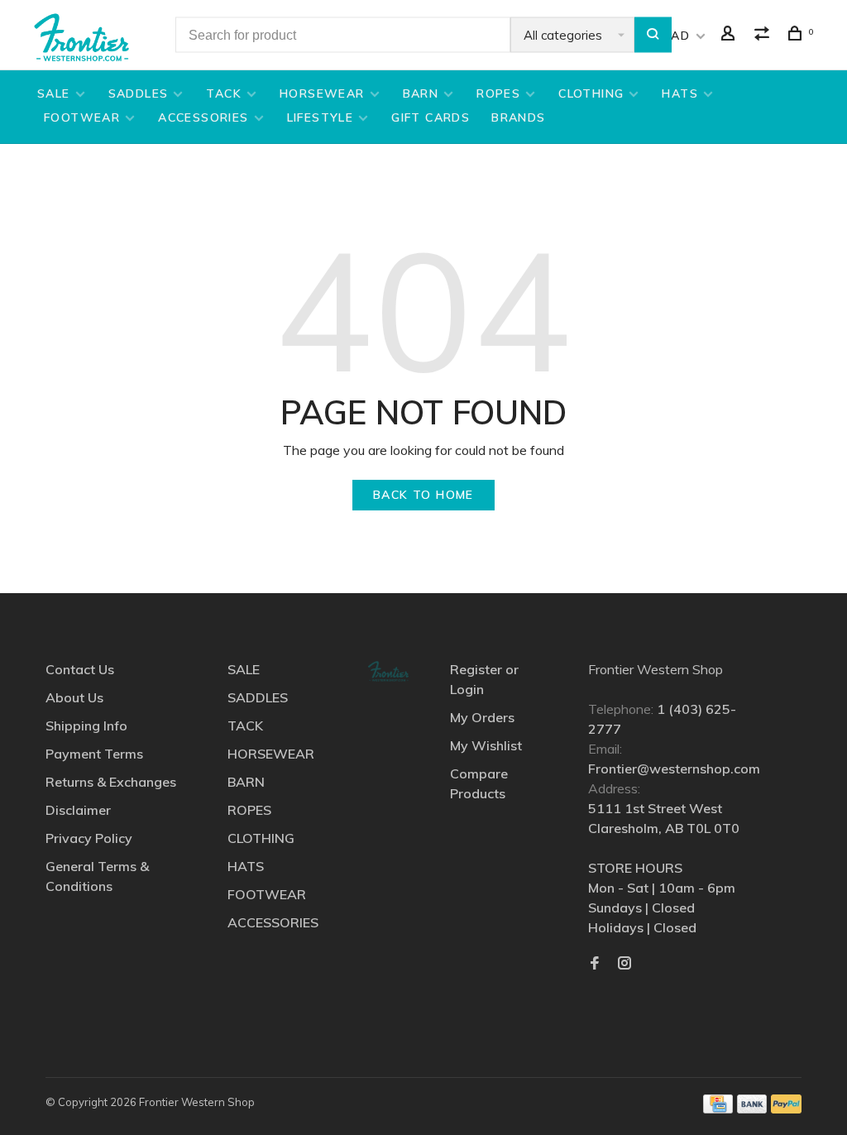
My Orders (482, 717)
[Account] (730, 35)
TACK (224, 93)
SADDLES (138, 93)
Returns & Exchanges (110, 781)
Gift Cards (430, 117)
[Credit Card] (718, 1108)
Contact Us (79, 669)
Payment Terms (94, 753)
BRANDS (518, 117)
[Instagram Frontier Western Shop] (624, 963)
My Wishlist (486, 745)
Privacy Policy (88, 838)
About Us (74, 697)
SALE (53, 93)
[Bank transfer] (752, 1108)
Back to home (423, 494)
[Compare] (764, 35)
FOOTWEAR (82, 117)
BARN (421, 93)
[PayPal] (786, 1108)
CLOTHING (591, 93)
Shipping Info (86, 725)
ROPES (498, 93)
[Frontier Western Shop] (388, 671)
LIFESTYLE (320, 117)
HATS (680, 93)
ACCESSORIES (203, 117)
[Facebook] (594, 963)
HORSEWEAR (322, 93)
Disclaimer (78, 810)
